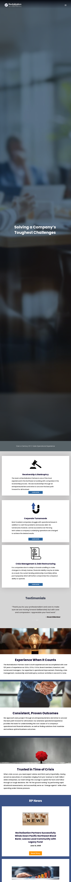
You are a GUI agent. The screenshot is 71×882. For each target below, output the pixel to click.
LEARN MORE (35, 492)
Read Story (35, 853)
